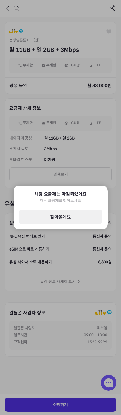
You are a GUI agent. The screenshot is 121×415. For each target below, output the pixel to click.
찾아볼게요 (60, 217)
